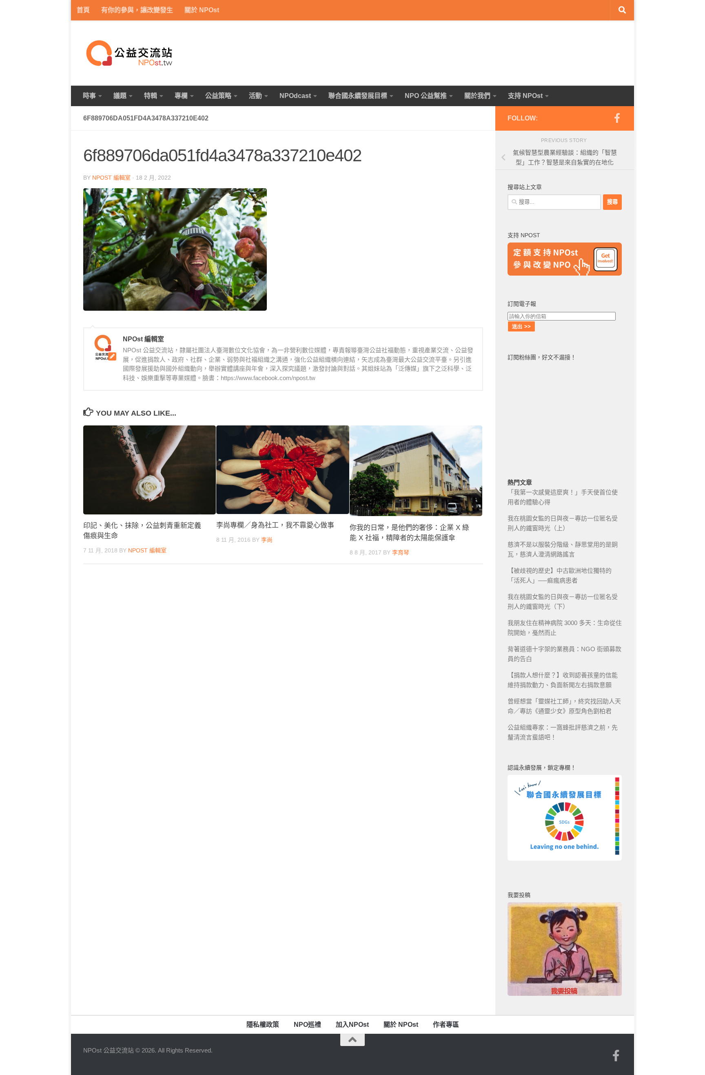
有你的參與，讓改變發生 (137, 10)
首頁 (83, 10)
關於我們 (477, 95)
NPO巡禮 (307, 1024)
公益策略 (218, 95)
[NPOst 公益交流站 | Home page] (130, 53)
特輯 (150, 95)
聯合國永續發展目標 (357, 95)
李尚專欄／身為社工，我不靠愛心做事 (275, 526)
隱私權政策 (262, 1024)
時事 (89, 95)
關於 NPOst (201, 10)
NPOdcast (295, 95)
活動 (255, 95)
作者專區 (446, 1024)
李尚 (267, 539)
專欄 (181, 95)
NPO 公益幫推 (426, 95)
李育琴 (400, 552)
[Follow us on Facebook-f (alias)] (617, 118)
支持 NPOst (525, 95)
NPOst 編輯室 (111, 177)
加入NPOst (352, 1024)
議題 (119, 95)
